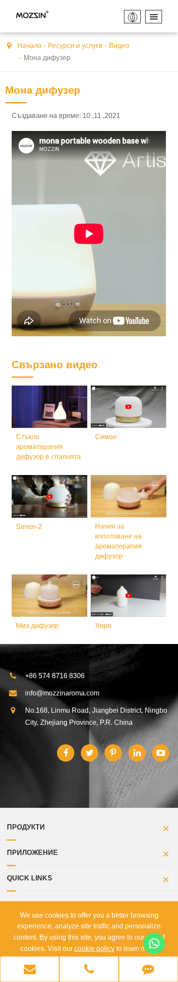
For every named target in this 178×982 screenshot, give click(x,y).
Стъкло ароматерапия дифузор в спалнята (48, 446)
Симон (106, 436)
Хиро (103, 625)
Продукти (26, 827)
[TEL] (89, 970)
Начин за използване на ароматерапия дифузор (118, 541)
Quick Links (29, 878)
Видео (119, 45)
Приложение (32, 852)
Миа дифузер (37, 625)
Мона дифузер (47, 57)
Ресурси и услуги (75, 45)
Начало (29, 45)
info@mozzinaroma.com (62, 693)
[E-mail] (29, 970)
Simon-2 (29, 526)
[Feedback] (148, 970)
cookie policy (94, 948)
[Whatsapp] (154, 943)
